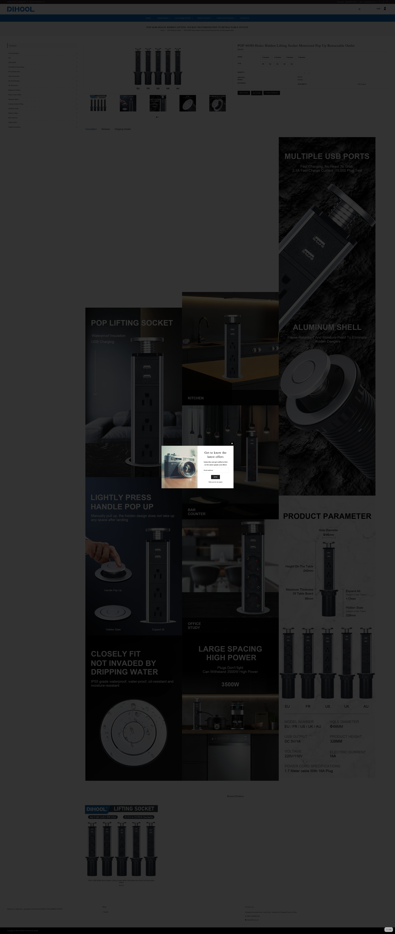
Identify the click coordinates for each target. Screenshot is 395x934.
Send (215, 477)
